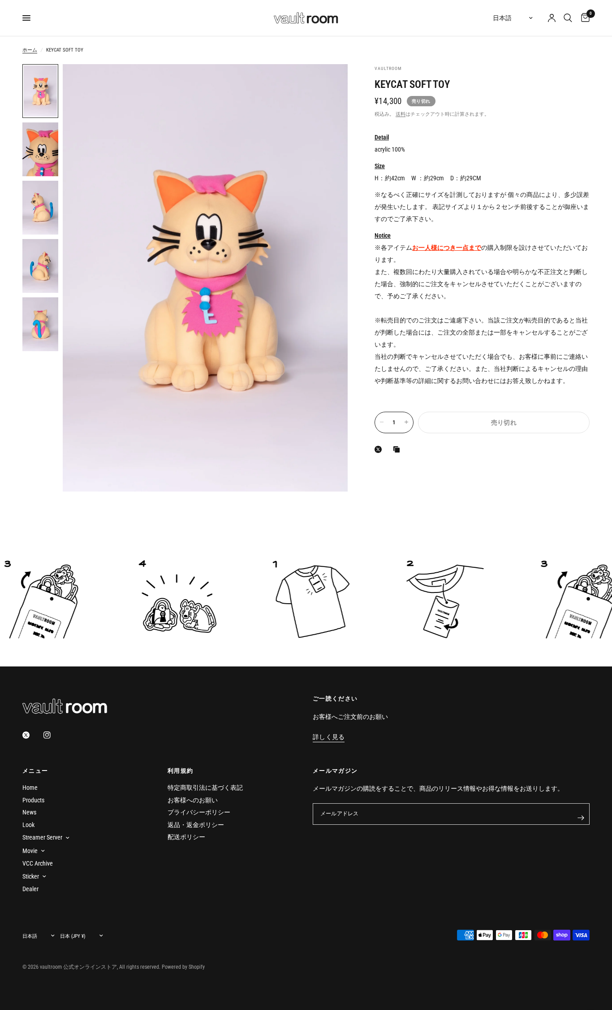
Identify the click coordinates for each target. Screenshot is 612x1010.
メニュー (35, 771)
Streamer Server (42, 837)
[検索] (568, 18)
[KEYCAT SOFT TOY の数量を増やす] (406, 422)
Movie (30, 850)
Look (28, 824)
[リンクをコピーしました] (398, 449)
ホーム (29, 50)
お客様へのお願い (193, 800)
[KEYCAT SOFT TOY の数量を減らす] (381, 422)
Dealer (30, 888)
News (29, 812)
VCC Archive (37, 863)
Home (30, 787)
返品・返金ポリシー (196, 824)
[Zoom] (328, 82)
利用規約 (180, 771)
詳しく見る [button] (329, 737)
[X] (380, 449)
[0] (583, 18)
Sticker (30, 876)
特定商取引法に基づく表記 (205, 787)
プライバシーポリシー (199, 812)
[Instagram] (53, 735)
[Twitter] (32, 735)
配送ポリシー (186, 836)
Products (33, 800)
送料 (400, 114)
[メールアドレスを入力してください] (581, 817)
